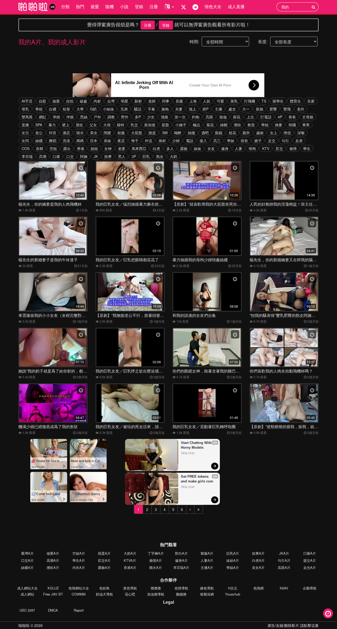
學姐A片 (232, 567)
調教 (111, 116)
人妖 (206, 101)
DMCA (53, 610)
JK (96, 156)
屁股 (165, 124)
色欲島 (104, 588)
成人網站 (27, 594)
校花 (232, 132)
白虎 (156, 148)
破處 (83, 101)
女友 (211, 148)
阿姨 (83, 156)
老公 (39, 132)
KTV (265, 148)
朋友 (79, 124)
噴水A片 (155, 567)
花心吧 (130, 594)
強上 (192, 109)
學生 (306, 148)
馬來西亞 (139, 148)
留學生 (278, 101)
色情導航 (181, 588)
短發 (66, 109)
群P (205, 109)
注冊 (154, 6)
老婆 (121, 148)
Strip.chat (187, 453)
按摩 (108, 156)
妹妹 (197, 148)
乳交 (134, 124)
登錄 (139, 6)
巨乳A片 (232, 553)
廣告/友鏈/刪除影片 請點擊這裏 (293, 625)
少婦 (176, 140)
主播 (218, 109)
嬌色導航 (207, 588)
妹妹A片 (232, 560)
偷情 (293, 148)
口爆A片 (309, 553)
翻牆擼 (181, 594)
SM (165, 132)
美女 (93, 132)
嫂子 (258, 140)
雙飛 (287, 109)
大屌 (107, 124)
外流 (148, 140)
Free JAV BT (53, 594)
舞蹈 (52, 140)
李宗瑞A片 (181, 567)
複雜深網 (207, 594)
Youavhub (232, 594)
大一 (246, 109)
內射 (97, 101)
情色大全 (213, 6)
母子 (134, 140)
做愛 (56, 101)
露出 (67, 148)
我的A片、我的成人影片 (52, 41)
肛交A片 (104, 560)
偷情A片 (155, 560)
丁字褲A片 (156, 553)
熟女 (159, 156)
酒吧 (205, 132)
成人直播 (236, 6)
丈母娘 (307, 116)
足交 (271, 140)
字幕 (151, 109)
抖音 (52, 132)
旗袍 (165, 109)
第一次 (180, 116)
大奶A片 (130, 553)
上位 (250, 116)
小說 (124, 6)
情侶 (287, 132)
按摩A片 (258, 553)
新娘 (259, 109)
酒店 (66, 132)
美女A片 (258, 567)
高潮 (42, 156)
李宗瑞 (27, 156)
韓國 (292, 124)
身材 (162, 140)
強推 (164, 116)
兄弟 (124, 109)
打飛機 (249, 101)
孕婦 (56, 116)
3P (134, 156)
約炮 (195, 116)
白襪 (52, 109)
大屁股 (136, 132)
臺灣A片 (27, 553)
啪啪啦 (23, 625)
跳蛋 (152, 132)
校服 (121, 132)
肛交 (279, 148)
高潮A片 (53, 560)
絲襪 (39, 140)
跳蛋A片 (104, 553)
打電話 (265, 116)
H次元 (232, 588)
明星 (124, 101)
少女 (151, 116)
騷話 (137, 109)
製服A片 (207, 553)
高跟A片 (284, 567)
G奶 (93, 109)
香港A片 (130, 567)
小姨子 (180, 124)
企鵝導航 (309, 588)
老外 (300, 109)
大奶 (173, 156)
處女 (232, 109)
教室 (251, 124)
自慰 (42, 101)
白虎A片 (258, 560)
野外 (124, 116)
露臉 (183, 148)
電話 (189, 140)
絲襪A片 (27, 567)
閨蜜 (107, 132)
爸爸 (292, 116)
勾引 (285, 140)
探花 (236, 116)
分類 (65, 6)
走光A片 (309, 567)
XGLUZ (53, 588)
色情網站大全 (78, 588)
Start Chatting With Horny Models (197, 445)
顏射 (138, 101)
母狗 (252, 148)
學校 (39, 109)
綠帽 (223, 124)
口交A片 (27, 560)
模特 (120, 124)
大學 (80, 109)
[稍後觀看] (328, 613)
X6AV (284, 588)
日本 (93, 140)
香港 (80, 148)
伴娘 (70, 116)
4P (280, 116)
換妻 (278, 124)
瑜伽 (223, 116)
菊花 (210, 124)
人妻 (238, 148)
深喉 (301, 132)
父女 (93, 124)
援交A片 (309, 560)
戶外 (97, 116)
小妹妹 (108, 109)
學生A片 (78, 560)
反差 (299, 140)
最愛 (95, 6)
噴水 (80, 132)
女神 (108, 148)
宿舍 (244, 140)
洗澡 (66, 140)
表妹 (107, 140)
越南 (260, 132)
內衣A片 (78, 567)
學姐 (265, 124)
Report (79, 610)
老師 (152, 101)
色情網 (258, 588)
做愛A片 (53, 553)
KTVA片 (130, 560)
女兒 (25, 132)
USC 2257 (27, 610)
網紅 (42, 116)
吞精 (39, 148)
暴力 (52, 124)
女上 (273, 132)
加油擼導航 (155, 594)
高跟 (209, 116)
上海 (193, 101)
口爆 (56, 156)
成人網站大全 (27, 588)
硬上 (66, 124)
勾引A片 (284, 560)
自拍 (69, 101)
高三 (217, 140)
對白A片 (181, 553)
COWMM (79, 594)
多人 (170, 148)
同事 (165, 101)
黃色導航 (130, 588)
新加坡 (149, 124)
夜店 (121, 140)
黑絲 (83, 116)
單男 (306, 124)
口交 (70, 156)
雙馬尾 (27, 116)
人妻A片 (207, 560)
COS (25, 148)
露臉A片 (104, 567)
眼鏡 (218, 132)
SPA (38, 124)
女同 (25, 140)
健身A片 (181, 560)
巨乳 (146, 156)
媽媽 (80, 140)
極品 (196, 124)
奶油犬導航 (104, 594)
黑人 (121, 156)
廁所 (246, 132)
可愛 (220, 101)
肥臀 (273, 109)
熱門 (80, 6)
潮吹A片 (53, 567)
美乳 (234, 101)
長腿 (179, 101)
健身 (225, 148)
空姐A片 (78, 553)
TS (263, 101)
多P (138, 116)
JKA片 (284, 553)
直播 (25, 124)
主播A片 (207, 567)
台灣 (111, 101)
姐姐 (94, 148)
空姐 (53, 148)
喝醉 (177, 132)
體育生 (295, 101)
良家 (311, 101)
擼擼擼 (156, 588)
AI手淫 (27, 101)
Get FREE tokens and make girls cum (197, 479)
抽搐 (191, 132)
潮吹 (237, 124)
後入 (203, 140)
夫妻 (178, 109)
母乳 (25, 109)
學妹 (230, 140)
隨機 (109, 6)
